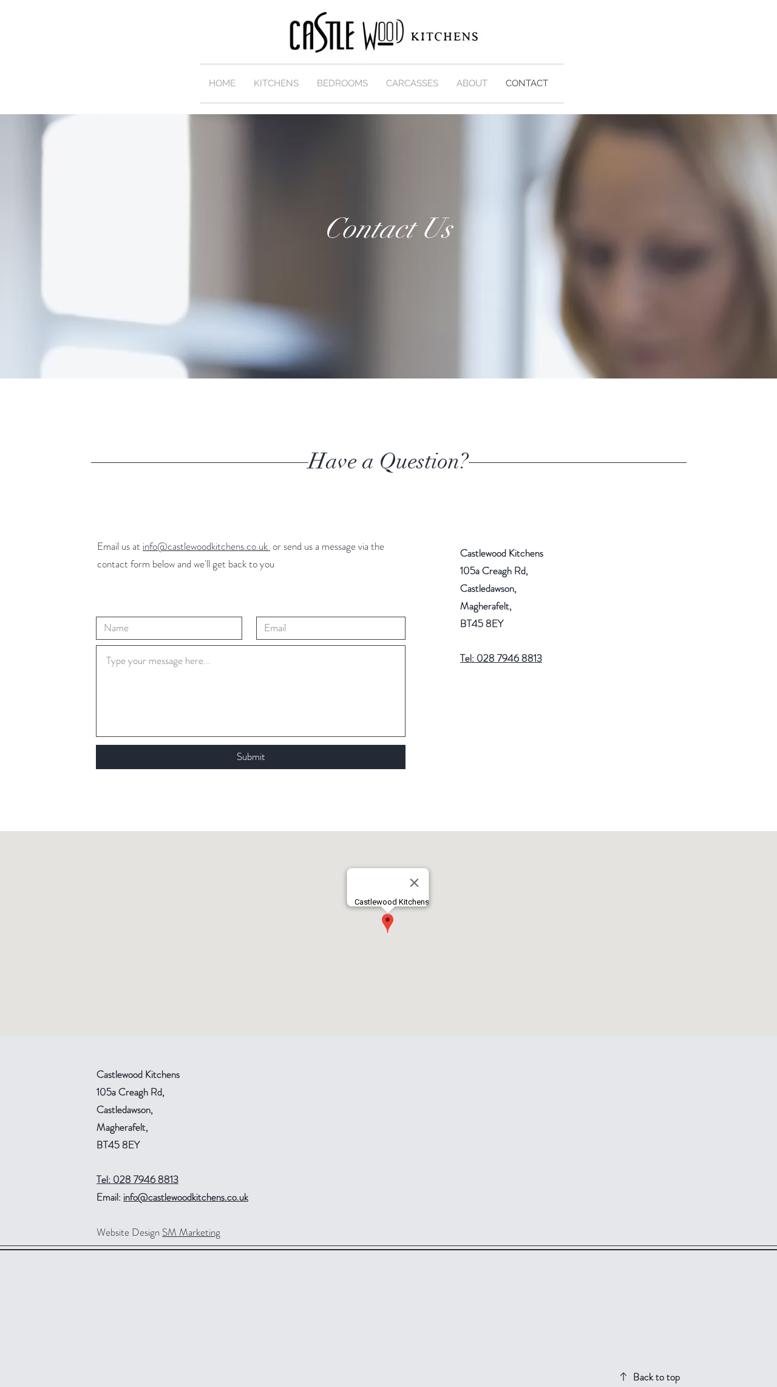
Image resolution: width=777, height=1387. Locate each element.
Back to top (656, 1376)
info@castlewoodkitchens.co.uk (206, 546)
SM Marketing (191, 1232)
